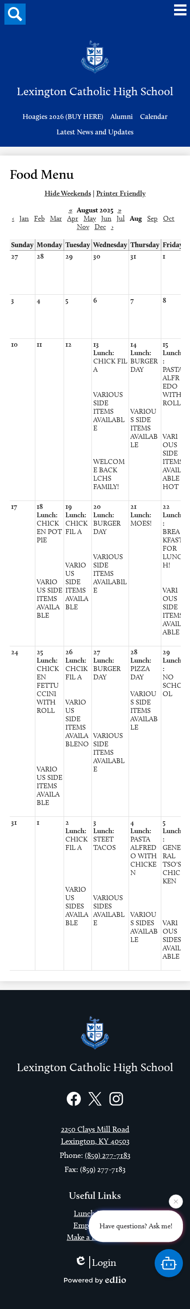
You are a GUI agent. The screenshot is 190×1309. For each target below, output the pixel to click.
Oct (169, 218)
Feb (39, 218)
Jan (24, 218)
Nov (83, 226)
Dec (100, 226)
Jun (106, 218)
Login (104, 1262)
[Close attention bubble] (176, 1201)
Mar (56, 218)
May (90, 218)
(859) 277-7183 (107, 1155)
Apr (72, 218)
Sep (152, 218)
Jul (121, 218)
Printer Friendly (121, 193)
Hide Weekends (68, 193)
